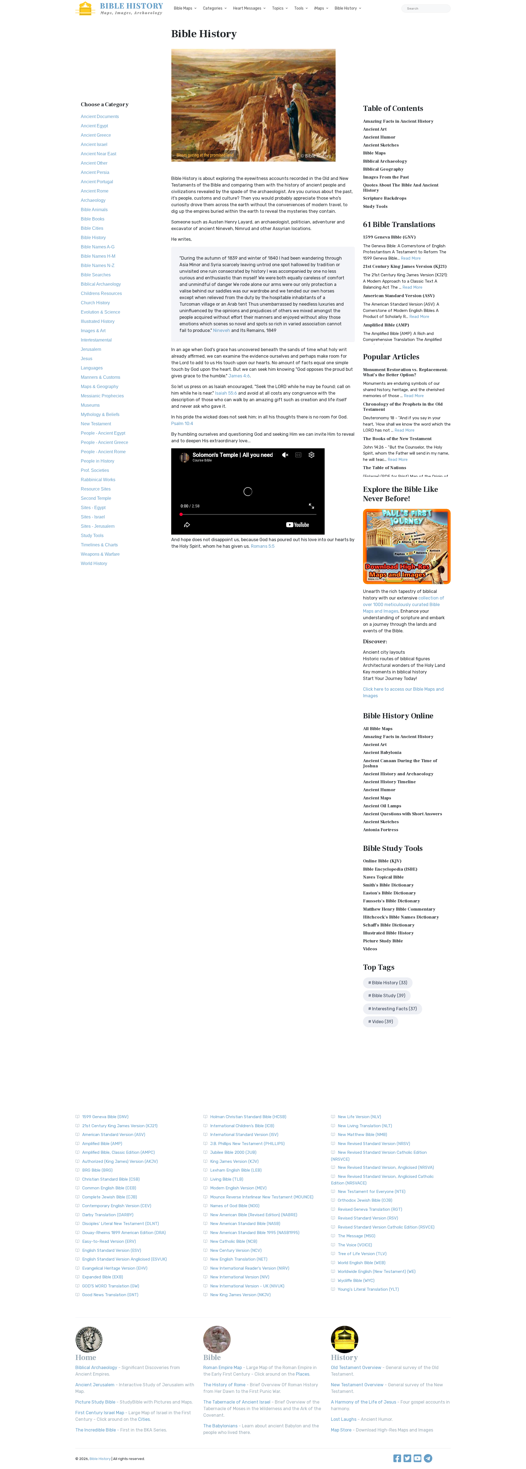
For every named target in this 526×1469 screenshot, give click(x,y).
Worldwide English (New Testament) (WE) (377, 1271)
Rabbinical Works (98, 479)
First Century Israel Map (99, 1412)
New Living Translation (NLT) (365, 1125)
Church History (95, 302)
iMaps (319, 8)
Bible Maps (183, 8)
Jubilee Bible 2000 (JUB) (233, 1152)
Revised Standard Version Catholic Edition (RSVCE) (386, 1227)
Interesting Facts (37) (394, 1008)
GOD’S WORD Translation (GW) (110, 1286)
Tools (299, 8)
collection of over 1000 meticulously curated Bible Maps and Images (403, 604)
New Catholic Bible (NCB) (233, 1241)
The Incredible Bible (95, 1430)
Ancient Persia (95, 172)
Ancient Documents (100, 116)
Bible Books (92, 219)
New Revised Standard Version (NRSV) (374, 1143)
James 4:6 (239, 375)
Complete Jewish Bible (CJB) (109, 1197)
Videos (370, 949)
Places (302, 1374)
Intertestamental (96, 340)
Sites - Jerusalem (98, 526)
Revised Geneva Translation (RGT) (370, 1209)
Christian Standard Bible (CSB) (111, 1179)
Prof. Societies (95, 470)
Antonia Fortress (380, 830)
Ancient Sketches (381, 145)
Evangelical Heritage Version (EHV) (114, 1268)
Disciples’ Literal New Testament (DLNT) (120, 1223)
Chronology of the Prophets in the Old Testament (403, 406)
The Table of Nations (384, 467)
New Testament (96, 423)
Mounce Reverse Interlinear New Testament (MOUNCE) (261, 1197)
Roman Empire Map (222, 1367)
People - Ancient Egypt (103, 433)
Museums (90, 405)
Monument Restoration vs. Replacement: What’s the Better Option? (405, 372)
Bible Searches (96, 274)
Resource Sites (96, 489)
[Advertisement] (119, 61)
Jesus (86, 358)
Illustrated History (98, 321)
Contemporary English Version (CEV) (116, 1205)
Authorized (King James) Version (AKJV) (120, 1161)
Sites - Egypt (93, 507)
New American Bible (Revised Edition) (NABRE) (253, 1214)
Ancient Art (375, 129)
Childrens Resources (101, 293)
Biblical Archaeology (101, 284)
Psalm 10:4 (182, 423)
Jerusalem (91, 349)
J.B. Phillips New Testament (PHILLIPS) (247, 1143)
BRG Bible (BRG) (97, 1170)
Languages (92, 368)
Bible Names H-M (98, 256)
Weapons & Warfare (100, 554)
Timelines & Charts (99, 545)
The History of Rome (224, 1384)
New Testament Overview (357, 1384)
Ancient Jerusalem (95, 1384)
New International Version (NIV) (239, 1277)
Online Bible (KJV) (382, 861)
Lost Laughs (343, 1419)
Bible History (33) (389, 982)
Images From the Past (386, 177)
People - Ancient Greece (104, 442)
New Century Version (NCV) (236, 1250)
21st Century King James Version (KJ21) (405, 266)
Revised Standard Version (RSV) (368, 1218)
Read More (411, 258)
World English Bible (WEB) (361, 1262)
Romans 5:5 (263, 546)
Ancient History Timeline (389, 782)
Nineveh (221, 330)
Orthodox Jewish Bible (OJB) (365, 1200)
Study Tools (92, 535)
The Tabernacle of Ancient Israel (236, 1402)
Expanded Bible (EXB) (102, 1277)
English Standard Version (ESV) (111, 1250)
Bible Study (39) (388, 995)
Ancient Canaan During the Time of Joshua (400, 763)
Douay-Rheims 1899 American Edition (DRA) (124, 1232)
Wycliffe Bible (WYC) (356, 1280)
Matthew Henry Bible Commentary (399, 909)
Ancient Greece (96, 135)
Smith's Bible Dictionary (388, 885)
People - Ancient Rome (103, 451)
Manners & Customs (100, 377)
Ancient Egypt (94, 126)
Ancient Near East (98, 153)
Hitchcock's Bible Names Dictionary (401, 917)
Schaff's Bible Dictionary (388, 925)
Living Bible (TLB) (226, 1179)
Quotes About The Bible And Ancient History (400, 187)
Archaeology (93, 200)
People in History (97, 461)
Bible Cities (92, 228)
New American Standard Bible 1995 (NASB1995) (254, 1232)
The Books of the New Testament (397, 438)
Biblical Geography (383, 169)
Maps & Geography (99, 386)
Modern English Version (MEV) (238, 1188)
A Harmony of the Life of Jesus (363, 1402)
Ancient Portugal (97, 181)
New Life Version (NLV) (359, 1116)
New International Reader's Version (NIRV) (249, 1268)
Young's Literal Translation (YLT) (368, 1289)
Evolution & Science (100, 312)
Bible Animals (94, 209)
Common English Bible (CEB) (109, 1188)
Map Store (341, 1430)
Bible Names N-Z (98, 265)
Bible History (346, 8)
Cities (144, 1419)
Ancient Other (94, 163)
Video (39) (382, 1021)
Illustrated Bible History (388, 933)
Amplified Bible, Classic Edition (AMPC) (118, 1152)
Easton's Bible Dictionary (389, 893)
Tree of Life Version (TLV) (362, 1253)
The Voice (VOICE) (355, 1245)
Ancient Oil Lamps (382, 806)
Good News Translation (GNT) (110, 1294)
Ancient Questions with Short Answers (402, 814)
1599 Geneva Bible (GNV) (389, 237)
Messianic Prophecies (102, 396)
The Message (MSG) (356, 1235)
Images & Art (93, 330)
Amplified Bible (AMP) (386, 325)
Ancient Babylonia (382, 752)
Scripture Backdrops (385, 198)
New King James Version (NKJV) (240, 1294)
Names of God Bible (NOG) (234, 1205)
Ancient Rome (94, 191)
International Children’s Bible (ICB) (242, 1125)
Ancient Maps (377, 798)
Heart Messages (247, 8)
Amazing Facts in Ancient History (398, 121)
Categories (212, 8)
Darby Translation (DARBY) (107, 1214)
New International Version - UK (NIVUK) (247, 1286)
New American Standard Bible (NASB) (245, 1223)
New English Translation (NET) (238, 1259)
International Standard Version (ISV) (244, 1134)
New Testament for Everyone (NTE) (371, 1191)
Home (85, 1357)
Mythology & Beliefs (100, 414)
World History (94, 563)
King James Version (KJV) (234, 1161)
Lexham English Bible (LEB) (236, 1170)
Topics (278, 8)
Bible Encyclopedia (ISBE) (390, 869)
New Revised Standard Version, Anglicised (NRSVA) (386, 1167)
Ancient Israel (94, 144)
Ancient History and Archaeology (398, 774)
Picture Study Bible (383, 941)
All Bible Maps (378, 728)
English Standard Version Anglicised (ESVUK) (124, 1259)
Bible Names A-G (98, 247)
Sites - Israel (93, 517)
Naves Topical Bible (383, 877)
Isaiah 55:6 (226, 393)
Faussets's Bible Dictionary (391, 901)
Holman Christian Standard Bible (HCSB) (248, 1116)
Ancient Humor (379, 137)
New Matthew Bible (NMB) (362, 1134)
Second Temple (96, 498)
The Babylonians (220, 1425)
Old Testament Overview (356, 1367)
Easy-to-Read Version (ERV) (109, 1241)
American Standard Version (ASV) (399, 296)
